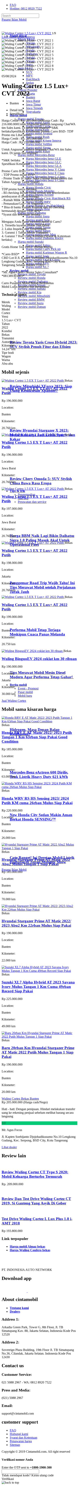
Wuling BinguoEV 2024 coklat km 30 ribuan (39, 659)
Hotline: (26, 8)
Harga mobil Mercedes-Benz (36, 155)
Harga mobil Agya (38, 122)
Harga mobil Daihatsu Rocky (44, 238)
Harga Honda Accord (39, 194)
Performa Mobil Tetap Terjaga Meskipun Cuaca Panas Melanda (37, 632)
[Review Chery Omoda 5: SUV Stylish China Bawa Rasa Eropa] (27, 471)
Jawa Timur (33, 104)
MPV (29, 75)
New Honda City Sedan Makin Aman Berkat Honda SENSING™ (41, 817)
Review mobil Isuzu (31, 303)
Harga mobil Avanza (39, 133)
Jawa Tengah (34, 108)
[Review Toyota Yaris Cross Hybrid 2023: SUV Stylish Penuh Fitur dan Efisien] (27, 334)
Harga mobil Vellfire (39, 144)
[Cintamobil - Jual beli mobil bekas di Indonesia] (17, 29)
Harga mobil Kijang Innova (43, 140)
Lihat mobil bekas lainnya (18, 37)
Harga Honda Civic (38, 187)
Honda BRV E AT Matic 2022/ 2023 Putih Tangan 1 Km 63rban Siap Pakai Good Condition (37, 737)
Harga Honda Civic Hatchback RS (48, 198)
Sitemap (15, 1444)
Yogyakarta (33, 111)
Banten (30, 97)
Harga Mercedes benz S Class (45, 180)
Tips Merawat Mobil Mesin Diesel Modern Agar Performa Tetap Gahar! (42, 674)
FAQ (13, 5)
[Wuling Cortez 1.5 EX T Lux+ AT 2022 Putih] (33, 380)
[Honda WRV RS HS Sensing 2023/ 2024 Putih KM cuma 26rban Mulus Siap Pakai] (39, 787)
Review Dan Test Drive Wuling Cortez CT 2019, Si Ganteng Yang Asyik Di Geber (36, 1201)
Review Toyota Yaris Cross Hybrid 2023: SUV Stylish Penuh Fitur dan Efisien (43, 344)
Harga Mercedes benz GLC (43, 162)
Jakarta (30, 93)
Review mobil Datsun (32, 306)
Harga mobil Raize (38, 151)
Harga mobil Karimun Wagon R (46, 252)
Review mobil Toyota (32, 274)
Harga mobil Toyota (31, 119)
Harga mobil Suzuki (31, 241)
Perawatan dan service (32, 501)
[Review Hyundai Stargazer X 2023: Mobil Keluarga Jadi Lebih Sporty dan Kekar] (27, 422)
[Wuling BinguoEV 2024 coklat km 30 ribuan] (32, 651)
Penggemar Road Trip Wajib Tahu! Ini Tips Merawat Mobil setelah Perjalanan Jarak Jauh (43, 587)
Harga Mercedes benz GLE (43, 158)
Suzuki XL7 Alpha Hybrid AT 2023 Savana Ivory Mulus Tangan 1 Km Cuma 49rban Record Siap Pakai (38, 986)
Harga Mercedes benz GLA (44, 166)
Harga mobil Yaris (37, 129)
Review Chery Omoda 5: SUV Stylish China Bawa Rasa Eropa (41, 481)
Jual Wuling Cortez (14, 700)
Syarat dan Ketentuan (23, 1437)
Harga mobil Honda (30, 184)
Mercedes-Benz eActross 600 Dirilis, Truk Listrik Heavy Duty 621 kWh (39, 774)
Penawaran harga (21, 1441)
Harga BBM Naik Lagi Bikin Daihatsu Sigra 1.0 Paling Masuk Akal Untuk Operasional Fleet (42, 540)
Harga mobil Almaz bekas (27, 1246)
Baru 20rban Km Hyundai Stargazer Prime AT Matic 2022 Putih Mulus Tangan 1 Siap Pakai (38, 1052)
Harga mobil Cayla (38, 126)
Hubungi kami (19, 1434)
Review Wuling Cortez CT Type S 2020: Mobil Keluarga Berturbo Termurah (35, 1174)
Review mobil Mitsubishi (34, 296)
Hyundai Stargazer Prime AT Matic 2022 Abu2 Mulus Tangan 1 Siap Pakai (36, 861)
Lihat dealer (9, 1147)
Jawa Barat (33, 101)
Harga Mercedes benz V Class (45, 169)
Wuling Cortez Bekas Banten (20, 1098)
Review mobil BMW (31, 299)
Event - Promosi (28, 688)
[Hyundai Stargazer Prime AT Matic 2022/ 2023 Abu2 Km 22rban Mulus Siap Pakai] (39, 909)
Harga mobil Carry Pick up (43, 249)
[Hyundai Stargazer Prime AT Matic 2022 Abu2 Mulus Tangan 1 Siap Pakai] (39, 848)
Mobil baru (25, 695)
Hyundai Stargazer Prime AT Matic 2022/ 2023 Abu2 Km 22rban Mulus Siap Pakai (36, 923)
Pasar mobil (25, 692)
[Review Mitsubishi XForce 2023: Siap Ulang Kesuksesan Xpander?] (27, 378)
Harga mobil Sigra (37, 216)
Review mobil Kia (29, 292)
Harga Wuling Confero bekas (30, 1250)
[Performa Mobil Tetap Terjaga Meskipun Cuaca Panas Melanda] (26, 622)
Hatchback (33, 79)
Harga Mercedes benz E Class (45, 173)
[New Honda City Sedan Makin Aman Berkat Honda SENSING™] (26, 807)
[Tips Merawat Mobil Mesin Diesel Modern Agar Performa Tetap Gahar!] (26, 664)
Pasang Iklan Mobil (14, 19)
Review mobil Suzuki (32, 288)
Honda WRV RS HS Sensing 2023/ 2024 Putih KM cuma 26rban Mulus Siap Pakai (37, 800)
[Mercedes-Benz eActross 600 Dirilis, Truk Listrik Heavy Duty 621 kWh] (26, 764)
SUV (29, 72)
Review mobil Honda (31, 278)
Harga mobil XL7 (37, 267)
